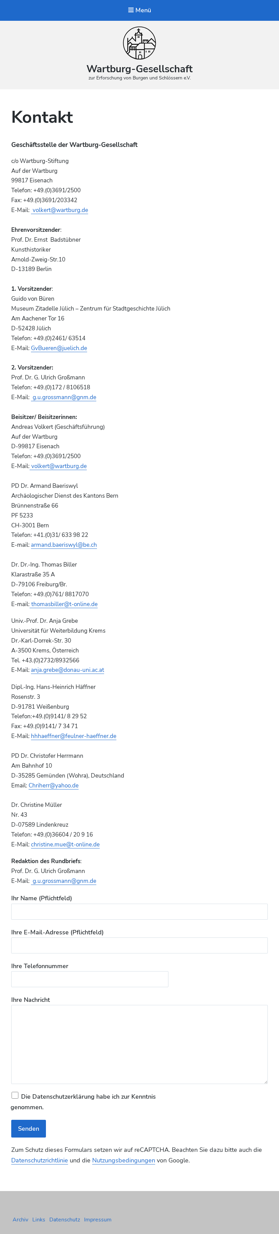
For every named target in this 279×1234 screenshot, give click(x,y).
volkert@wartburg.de (60, 210)
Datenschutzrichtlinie (39, 1160)
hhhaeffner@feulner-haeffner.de (73, 736)
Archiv (20, 1219)
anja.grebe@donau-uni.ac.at (67, 670)
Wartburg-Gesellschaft (139, 69)
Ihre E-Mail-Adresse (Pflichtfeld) (57, 932)
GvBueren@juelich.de (59, 348)
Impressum (98, 1219)
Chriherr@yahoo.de (54, 785)
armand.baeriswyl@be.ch (64, 545)
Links (38, 1219)
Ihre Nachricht (30, 1000)
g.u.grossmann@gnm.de (64, 397)
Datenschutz (64, 1219)
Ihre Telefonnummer (39, 966)
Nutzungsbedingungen (123, 1160)
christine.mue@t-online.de (65, 844)
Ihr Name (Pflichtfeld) (41, 898)
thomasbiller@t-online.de (64, 604)
